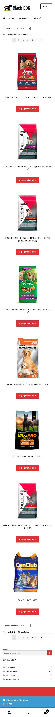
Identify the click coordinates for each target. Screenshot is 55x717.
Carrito (42, 710)
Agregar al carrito (27, 108)
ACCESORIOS (10, 667)
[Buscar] (49, 652)
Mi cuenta (9, 712)
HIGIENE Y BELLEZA (12, 679)
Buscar (6, 649)
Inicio (8, 18)
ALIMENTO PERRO (12, 671)
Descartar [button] (7, 703)
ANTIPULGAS (10, 675)
